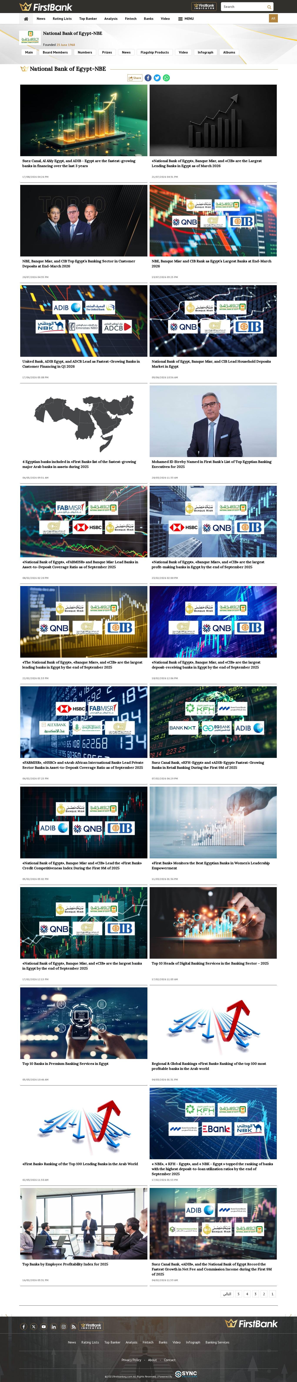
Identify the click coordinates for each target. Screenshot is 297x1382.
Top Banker (88, 18)
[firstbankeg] (45, 6)
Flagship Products (155, 52)
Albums (229, 52)
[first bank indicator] (204, 6)
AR (273, 18)
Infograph (205, 52)
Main (29, 52)
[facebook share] (148, 77)
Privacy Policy (131, 1360)
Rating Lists (62, 18)
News (41, 18)
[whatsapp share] (166, 77)
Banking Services (217, 1342)
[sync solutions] (186, 1374)
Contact (170, 1360)
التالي (227, 1294)
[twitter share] (157, 77)
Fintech (131, 18)
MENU (189, 18)
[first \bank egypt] (251, 1323)
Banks (149, 18)
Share (137, 78)
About (152, 1360)
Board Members (55, 52)
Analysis (111, 18)
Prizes (107, 52)
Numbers (85, 52)
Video (165, 18)
